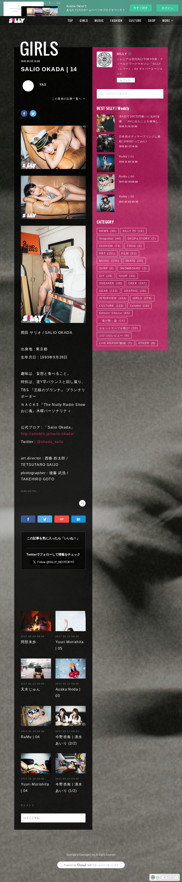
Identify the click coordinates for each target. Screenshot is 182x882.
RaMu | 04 (30, 737)
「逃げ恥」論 (112, 320)
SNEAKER (110, 283)
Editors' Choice (114, 313)
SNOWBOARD (133, 268)
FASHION (116, 20)
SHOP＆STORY (141, 238)
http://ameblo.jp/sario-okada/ (47, 434)
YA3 (43, 84)
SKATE (134, 260)
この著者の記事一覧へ (67, 98)
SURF (106, 268)
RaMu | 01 (126, 156)
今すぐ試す (140, 8)
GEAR (108, 290)
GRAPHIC (135, 290)
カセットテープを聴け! (118, 328)
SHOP (152, 20)
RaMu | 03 (126, 196)
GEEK (137, 283)
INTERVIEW (113, 298)
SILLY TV (133, 231)
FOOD (134, 246)
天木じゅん (30, 689)
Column (139, 305)
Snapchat (110, 238)
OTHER (146, 343)
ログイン (167, 8)
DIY (106, 276)
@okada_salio (50, 442)
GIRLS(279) (28, 491)
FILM (128, 253)
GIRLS (84, 20)
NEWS (107, 231)
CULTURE (135, 20)
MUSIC (99, 20)
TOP (70, 20)
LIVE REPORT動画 (115, 343)
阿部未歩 (28, 642)
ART (107, 253)
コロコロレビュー (114, 335)
